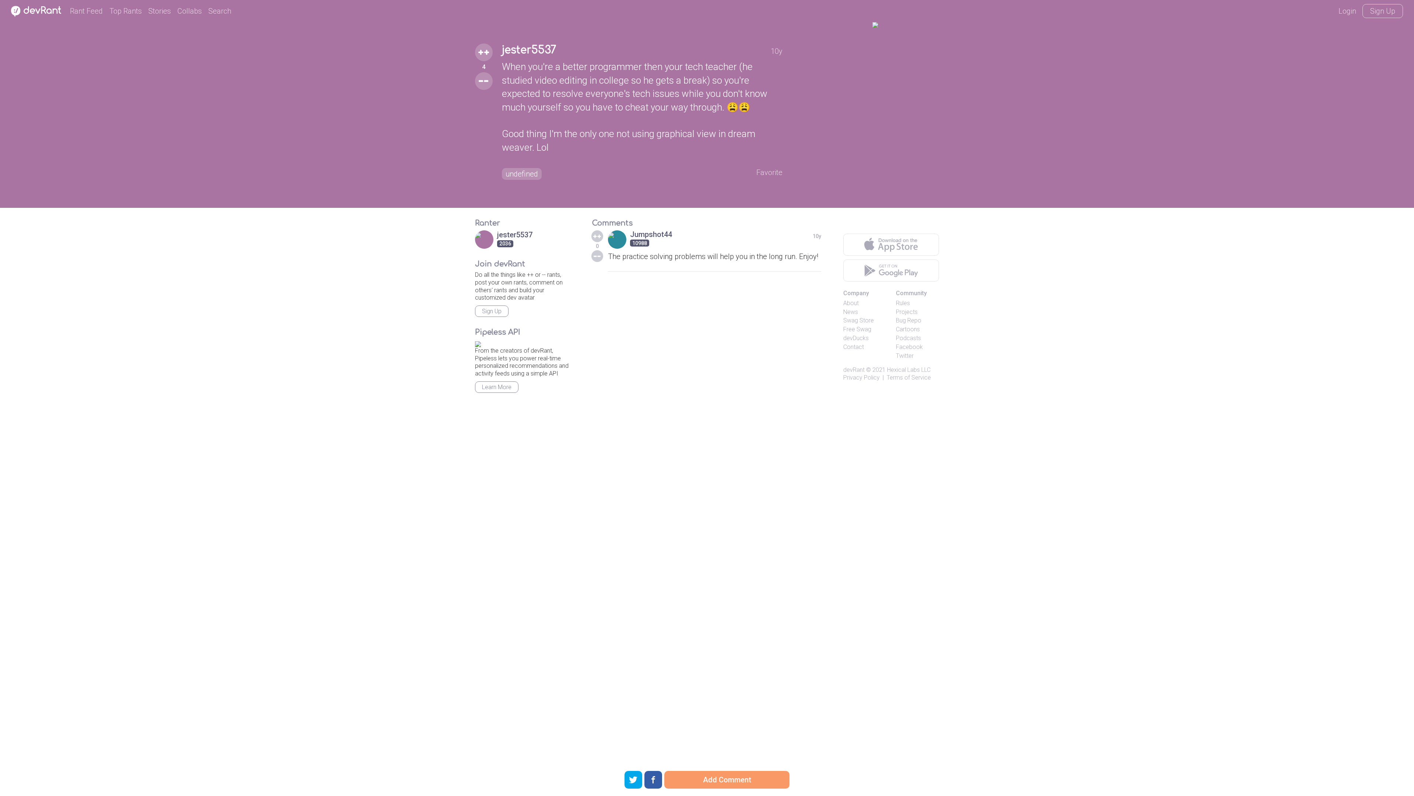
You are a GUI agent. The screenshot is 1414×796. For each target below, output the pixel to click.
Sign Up (1382, 11)
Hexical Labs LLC (909, 369)
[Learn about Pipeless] (478, 342)
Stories (159, 11)
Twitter (905, 355)
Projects (907, 311)
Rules (903, 303)
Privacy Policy (861, 377)
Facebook (909, 346)
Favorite (769, 172)
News (850, 311)
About (851, 303)
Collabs (189, 11)
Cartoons (908, 329)
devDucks (856, 338)
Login (1347, 11)
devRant (854, 369)
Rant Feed (86, 11)
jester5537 (529, 50)
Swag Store (858, 320)
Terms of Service (909, 377)
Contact (853, 346)
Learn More (496, 387)
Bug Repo (908, 320)
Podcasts (908, 338)
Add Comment (727, 779)
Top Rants (125, 11)
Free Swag (857, 329)
